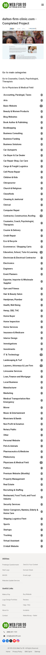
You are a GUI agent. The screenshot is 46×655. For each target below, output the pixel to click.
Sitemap (37, 651)
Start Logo (5, 570)
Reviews (26, 600)
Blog (3, 605)
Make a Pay (6, 594)
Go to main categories (14, 72)
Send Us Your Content (30, 564)
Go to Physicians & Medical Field (17, 87)
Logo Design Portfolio (9, 600)
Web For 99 (20, 648)
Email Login (27, 575)
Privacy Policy (17, 651)
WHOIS (4, 575)
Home (8, 651)
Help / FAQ (26, 605)
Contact (5, 615)
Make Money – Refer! (30, 615)
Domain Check (28, 570)
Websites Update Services (11, 580)
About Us (5, 610)
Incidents (26, 610)
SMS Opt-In (28, 651)
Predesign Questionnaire (10, 565)
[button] (42, 5)
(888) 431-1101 (12, 632)
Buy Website (27, 594)
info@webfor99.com (14, 636)
